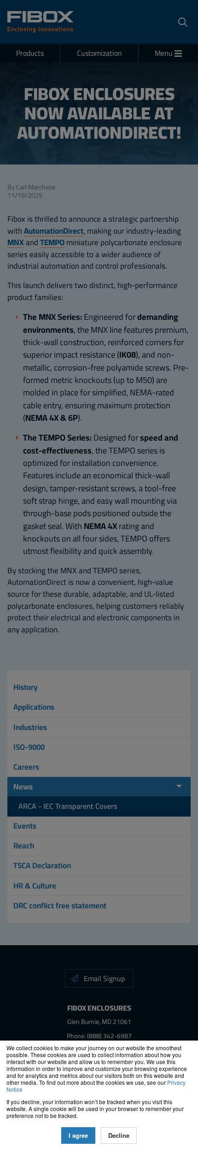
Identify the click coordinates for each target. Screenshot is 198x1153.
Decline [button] (118, 1135)
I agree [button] (78, 1135)
